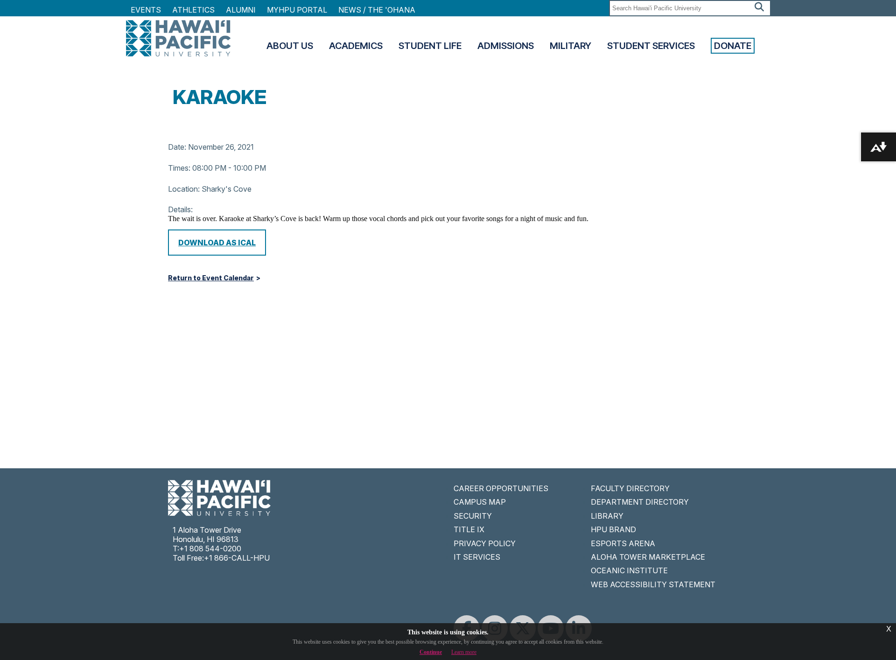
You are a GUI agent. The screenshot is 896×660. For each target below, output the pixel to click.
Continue (431, 652)
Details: (180, 209)
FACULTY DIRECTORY (630, 488)
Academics (356, 45)
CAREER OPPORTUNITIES (501, 488)
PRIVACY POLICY (485, 543)
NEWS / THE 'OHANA (376, 9)
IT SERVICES (477, 557)
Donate (732, 45)
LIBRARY (607, 516)
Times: (179, 168)
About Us (289, 45)
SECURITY (473, 516)
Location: (184, 189)
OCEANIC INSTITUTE (629, 570)
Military (570, 45)
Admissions (505, 45)
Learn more (463, 652)
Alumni (241, 9)
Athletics (193, 9)
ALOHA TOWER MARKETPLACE (648, 557)
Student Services (651, 45)
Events (146, 9)
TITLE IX (469, 529)
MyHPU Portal (297, 9)
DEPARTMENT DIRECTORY (640, 502)
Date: (177, 147)
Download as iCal (217, 242)
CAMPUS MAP (480, 502)
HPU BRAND (613, 529)
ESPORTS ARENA (623, 543)
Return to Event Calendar (211, 278)
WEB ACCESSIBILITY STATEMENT (653, 584)
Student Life (430, 45)
